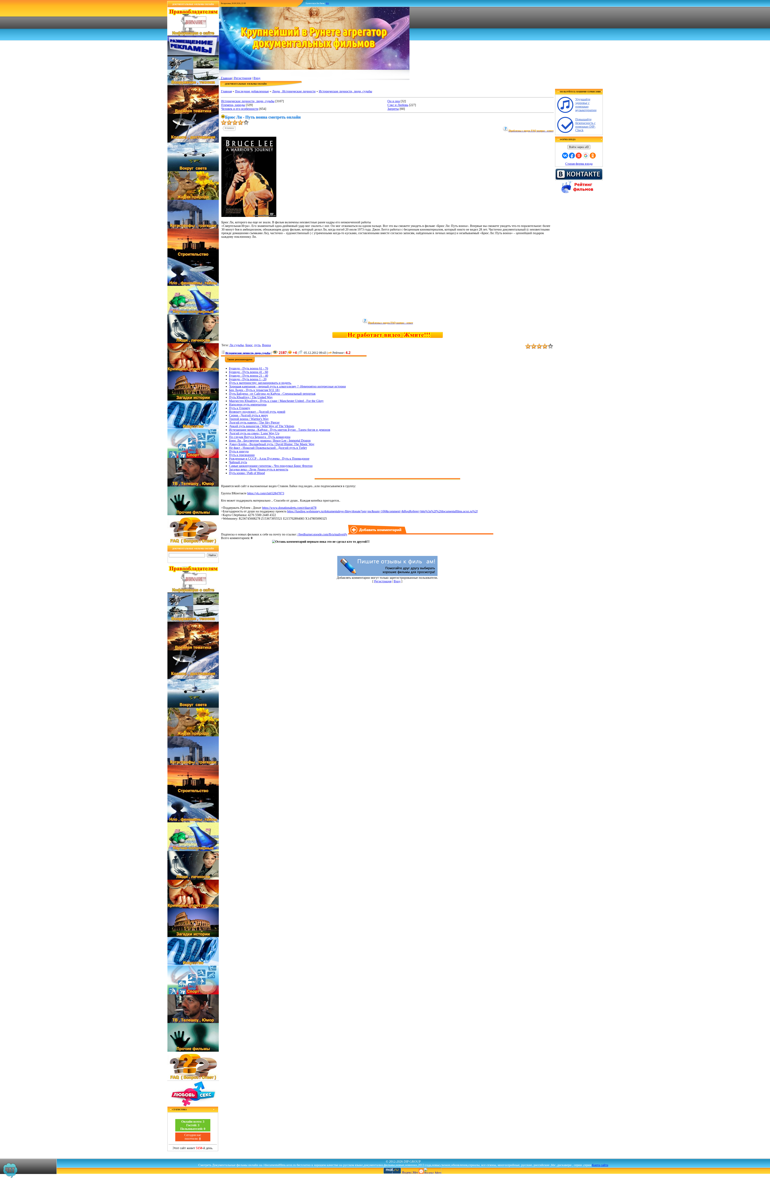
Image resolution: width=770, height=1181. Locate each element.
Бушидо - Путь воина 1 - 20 (247, 379)
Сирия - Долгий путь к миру (248, 415)
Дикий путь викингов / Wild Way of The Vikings (261, 426)
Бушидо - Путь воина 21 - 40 (248, 375)
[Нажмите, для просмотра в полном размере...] (248, 216)
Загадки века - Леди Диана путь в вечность (258, 469)
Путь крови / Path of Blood (247, 473)
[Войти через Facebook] (572, 156)
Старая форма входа (579, 163)
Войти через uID (579, 147)
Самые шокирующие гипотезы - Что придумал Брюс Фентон (271, 466)
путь (257, 345)
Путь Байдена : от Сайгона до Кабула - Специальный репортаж (272, 393)
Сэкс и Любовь (397, 105)
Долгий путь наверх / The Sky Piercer (254, 422)
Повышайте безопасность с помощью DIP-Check (585, 125)
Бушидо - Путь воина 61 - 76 (248, 368)
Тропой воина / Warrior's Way (249, 419)
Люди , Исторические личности (294, 91)
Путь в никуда (239, 451)
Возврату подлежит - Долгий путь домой (257, 411)
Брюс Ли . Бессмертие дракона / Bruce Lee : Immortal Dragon (270, 440)
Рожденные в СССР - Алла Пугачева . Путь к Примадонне (269, 458)
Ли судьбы (236, 345)
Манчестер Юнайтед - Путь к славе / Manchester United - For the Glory (276, 401)
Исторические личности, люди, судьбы (345, 91)
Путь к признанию (242, 455)
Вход (256, 78)
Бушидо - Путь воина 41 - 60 (248, 372)
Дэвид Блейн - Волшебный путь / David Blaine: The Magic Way (271, 444)
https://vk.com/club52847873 (265, 493)
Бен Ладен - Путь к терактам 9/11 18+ (254, 390)
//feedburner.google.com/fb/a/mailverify (322, 534)
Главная (226, 78)
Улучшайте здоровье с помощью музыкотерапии (586, 105)
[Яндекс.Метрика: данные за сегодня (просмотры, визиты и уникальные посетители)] (432, 1171)
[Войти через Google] (586, 155)
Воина (266, 345)
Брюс (249, 345)
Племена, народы (233, 105)
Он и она (393, 101)
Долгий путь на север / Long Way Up (254, 433)
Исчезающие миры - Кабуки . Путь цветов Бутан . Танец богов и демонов (279, 429)
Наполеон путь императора (247, 404)
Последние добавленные (252, 91)
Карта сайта (600, 1165)
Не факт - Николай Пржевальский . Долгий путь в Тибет (268, 447)
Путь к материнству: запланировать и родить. (260, 383)
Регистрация (242, 78)
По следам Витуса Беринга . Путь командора (259, 437)
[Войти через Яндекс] (579, 156)
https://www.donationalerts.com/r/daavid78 (289, 507)
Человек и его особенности (239, 108)
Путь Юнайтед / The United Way (251, 397)
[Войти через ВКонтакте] (565, 156)
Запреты (393, 108)
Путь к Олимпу (239, 408)
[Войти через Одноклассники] (593, 156)
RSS (327, 3)
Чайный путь (238, 462)
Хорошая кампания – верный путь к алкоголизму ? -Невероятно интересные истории (287, 386)
